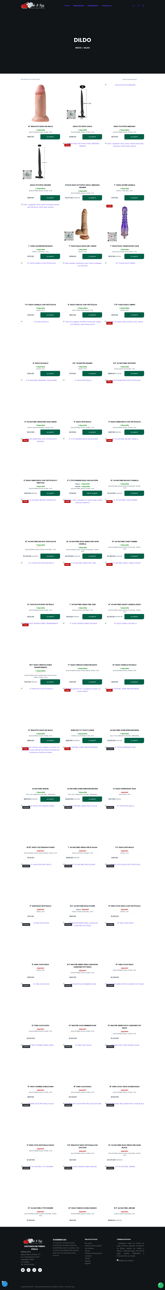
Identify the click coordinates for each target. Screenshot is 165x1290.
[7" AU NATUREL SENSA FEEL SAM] (82, 581)
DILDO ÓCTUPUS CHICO (82, 126)
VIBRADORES (135, 736)
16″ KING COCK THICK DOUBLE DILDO (125, 1086)
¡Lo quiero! (134, 799)
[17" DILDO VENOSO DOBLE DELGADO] (82, 641)
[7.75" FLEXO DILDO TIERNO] (124, 281)
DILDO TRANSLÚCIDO (122, 251)
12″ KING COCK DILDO (40, 1025)
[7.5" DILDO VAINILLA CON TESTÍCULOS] (40, 281)
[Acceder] (138, 6)
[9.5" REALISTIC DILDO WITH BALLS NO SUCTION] (82, 1122)
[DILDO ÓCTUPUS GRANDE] (40, 161)
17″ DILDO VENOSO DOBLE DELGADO (82, 665)
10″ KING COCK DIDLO (124, 964)
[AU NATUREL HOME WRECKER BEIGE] (124, 707)
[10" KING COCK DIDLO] (124, 941)
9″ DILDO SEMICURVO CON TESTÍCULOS (124, 422)
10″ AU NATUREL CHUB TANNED (124, 541)
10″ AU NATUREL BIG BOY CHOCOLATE (40, 541)
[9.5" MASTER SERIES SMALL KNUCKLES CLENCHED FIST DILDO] (82, 941)
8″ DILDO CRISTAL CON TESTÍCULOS (82, 305)
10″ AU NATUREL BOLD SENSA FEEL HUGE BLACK (124, 1146)
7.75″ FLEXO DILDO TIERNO (124, 305)
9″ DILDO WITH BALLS (82, 422)
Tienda (87, 1258)
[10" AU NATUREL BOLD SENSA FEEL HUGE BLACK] (124, 1122)
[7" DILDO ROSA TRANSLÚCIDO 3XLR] (124, 223)
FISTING (46, 132)
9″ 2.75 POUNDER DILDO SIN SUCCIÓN (82, 480)
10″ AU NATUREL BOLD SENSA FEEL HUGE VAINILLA (82, 542)
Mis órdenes (89, 1248)
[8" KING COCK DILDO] (40, 941)
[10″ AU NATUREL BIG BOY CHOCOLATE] (40, 518)
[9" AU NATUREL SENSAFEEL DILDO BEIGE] (40, 398)
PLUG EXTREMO (80, 736)
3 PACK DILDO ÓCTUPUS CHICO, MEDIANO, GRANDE (82, 186)
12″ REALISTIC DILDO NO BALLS (40, 730)
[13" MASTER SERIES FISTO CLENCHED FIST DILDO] (124, 1002)
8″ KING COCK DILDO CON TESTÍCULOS (124, 906)
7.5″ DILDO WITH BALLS (124, 847)
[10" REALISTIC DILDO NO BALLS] (40, 103)
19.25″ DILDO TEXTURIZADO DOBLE (41, 847)
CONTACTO (107, 5)
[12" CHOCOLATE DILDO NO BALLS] (40, 581)
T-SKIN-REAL (125, 190)
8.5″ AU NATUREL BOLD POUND (82, 906)
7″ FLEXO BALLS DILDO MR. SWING (82, 246)
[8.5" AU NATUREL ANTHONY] (124, 340)
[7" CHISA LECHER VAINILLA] (124, 161)
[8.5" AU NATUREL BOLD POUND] (82, 882)
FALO (111, 736)
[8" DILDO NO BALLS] (40, 340)
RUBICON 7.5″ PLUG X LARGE (82, 730)
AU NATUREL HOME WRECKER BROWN (82, 789)
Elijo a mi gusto (92, 493)
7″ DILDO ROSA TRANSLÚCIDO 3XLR (124, 246)
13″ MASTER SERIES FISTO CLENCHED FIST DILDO (124, 1026)
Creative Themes (58, 1287)
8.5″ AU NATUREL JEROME (124, 1208)
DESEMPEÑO (93, 5)
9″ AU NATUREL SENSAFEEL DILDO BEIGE (40, 422)
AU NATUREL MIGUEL (40, 789)
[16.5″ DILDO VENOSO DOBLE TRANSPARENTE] (40, 641)
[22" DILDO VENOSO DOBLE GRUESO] (82, 1185)
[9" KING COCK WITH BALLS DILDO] (40, 1122)
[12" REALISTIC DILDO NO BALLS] (40, 707)
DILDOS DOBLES (85, 670)
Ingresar (88, 1261)
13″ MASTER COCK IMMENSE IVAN (82, 1025)
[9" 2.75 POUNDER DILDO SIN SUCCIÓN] (82, 457)
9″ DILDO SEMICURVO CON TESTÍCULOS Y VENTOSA (40, 481)
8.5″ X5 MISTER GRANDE (82, 363)
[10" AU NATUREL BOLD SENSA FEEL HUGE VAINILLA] (82, 518)
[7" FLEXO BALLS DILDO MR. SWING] (82, 223)
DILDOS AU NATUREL (125, 369)
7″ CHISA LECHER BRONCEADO (40, 246)
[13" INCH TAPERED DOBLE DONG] (40, 1063)
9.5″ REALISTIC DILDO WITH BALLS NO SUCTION (82, 1146)
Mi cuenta (88, 1243)
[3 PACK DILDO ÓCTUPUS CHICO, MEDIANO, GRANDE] (82, 161)
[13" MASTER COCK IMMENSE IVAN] (82, 1002)
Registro (88, 1263)
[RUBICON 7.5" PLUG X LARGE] (82, 707)
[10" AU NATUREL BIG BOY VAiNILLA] (124, 457)
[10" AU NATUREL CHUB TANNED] (124, 518)
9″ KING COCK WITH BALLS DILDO (40, 1145)
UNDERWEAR (78, 5)
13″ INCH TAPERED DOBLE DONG (40, 1086)
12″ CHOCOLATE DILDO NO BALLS (40, 604)
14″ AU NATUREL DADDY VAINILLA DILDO (124, 604)
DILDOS (41, 132)
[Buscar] (134, 6)
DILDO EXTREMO (33, 132)
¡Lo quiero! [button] (50, 137)
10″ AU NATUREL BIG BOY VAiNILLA (125, 480)
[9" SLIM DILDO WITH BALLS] (40, 882)
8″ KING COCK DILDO (40, 964)
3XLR (113, 251)
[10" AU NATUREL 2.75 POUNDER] (40, 1185)
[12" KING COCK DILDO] (40, 1002)
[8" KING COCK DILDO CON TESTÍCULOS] (124, 882)
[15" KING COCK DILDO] (82, 1063)
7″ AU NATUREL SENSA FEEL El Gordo (82, 847)
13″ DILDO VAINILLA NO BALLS (124, 665)
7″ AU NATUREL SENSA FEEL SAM (83, 604)
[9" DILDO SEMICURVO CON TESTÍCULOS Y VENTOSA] (40, 457)
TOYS (67, 5)
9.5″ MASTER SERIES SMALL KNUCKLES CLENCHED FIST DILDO (82, 965)
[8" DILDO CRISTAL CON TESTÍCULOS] (82, 281)
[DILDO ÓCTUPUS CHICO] (82, 103)
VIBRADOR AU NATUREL (124, 736)
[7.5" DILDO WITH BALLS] (124, 824)
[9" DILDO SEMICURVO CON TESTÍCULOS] (124, 398)
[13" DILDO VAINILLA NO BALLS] (124, 641)
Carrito (87, 1251)
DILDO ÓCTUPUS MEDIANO (124, 126)
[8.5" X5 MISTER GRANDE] (82, 340)
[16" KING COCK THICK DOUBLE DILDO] (124, 1063)
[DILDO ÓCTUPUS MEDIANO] (124, 103)
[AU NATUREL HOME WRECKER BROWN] (82, 765)
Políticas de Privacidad (93, 1246)
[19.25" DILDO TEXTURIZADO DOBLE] (40, 824)
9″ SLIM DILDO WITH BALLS (40, 906)
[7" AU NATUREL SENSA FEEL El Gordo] (82, 824)
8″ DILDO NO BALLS (40, 363)
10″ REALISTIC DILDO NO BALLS (40, 126)
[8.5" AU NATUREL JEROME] (124, 1185)
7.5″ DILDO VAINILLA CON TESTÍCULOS (40, 305)
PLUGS (88, 736)
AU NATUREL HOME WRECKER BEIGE (124, 730)
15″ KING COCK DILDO (82, 1086)
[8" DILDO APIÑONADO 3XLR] (124, 765)
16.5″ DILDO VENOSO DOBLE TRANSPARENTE (40, 666)
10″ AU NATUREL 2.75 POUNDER (40, 1208)
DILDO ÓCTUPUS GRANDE (40, 185)
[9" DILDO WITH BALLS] (82, 398)
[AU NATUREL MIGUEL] (40, 765)
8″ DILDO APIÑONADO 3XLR (124, 789)
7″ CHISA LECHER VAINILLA (124, 185)
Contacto (88, 1256)
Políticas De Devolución (93, 1253)
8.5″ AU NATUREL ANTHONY (124, 363)
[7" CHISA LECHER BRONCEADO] (40, 223)
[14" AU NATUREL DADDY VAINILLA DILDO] (124, 581)
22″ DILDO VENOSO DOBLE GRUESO (82, 1208)
